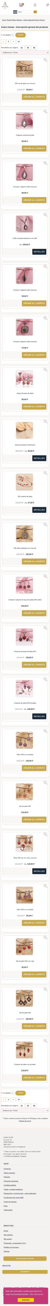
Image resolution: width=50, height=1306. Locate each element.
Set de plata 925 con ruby (25, 961)
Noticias (7, 1251)
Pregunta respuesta (11, 1181)
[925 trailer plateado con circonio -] (25, 534)
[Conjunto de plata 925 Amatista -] (25, 689)
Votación (7, 1177)
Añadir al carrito (34, 97)
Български (8, 1287)
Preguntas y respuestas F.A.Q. (15, 1243)
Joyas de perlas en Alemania (25, 445)
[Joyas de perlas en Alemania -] (25, 431)
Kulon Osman (40, 20)
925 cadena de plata (25, 496)
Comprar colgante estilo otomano (25, 187)
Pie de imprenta (13, 1156)
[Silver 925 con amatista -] (25, 741)
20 (28, 47)
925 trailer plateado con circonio (25, 548)
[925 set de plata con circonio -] (25, 69)
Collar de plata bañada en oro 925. (25, 238)
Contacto (23, 1156)
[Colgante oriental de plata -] (25, 121)
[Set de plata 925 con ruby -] (25, 947)
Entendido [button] (26, 1300)
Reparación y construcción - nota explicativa (20, 1193)
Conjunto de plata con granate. (25, 1064)
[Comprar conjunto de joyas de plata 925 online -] (25, 586)
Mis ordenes (8, 1235)
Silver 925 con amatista (25, 754)
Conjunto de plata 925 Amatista (25, 703)
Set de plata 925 (25, 806)
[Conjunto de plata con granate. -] (25, 1050)
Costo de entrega (10, 1202)
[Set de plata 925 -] (25, 792)
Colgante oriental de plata (25, 135)
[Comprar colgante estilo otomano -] (25, 173)
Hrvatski (33, 1287)
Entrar (6, 1231)
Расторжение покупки (25, 1258)
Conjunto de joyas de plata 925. (25, 651)
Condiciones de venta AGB (13, 1197)
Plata (14, 20)
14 (19, 41)
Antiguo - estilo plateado (25, 20)
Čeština (41, 1287)
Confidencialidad (10, 1185)
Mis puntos (8, 1239)
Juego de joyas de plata (25, 393)
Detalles (39, 252)
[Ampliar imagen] (45, 60)
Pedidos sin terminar (11, 1247)
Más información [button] (36, 1294)
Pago (6, 1206)
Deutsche (24, 1287)
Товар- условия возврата (13, 1189)
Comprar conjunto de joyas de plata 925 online (25, 600)
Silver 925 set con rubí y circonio (25, 858)
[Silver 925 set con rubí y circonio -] (25, 844)
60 (34, 47)
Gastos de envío (25, 1121)
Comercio (7, 1169)
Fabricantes (8, 1210)
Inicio (4, 20)
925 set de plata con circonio (25, 83)
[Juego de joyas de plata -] (25, 379)
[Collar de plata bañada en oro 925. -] (25, 224)
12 (22, 47)
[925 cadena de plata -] (25, 482)
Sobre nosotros (9, 1173)
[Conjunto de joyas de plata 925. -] (25, 637)
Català (16, 1287)
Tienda (9, 20)
